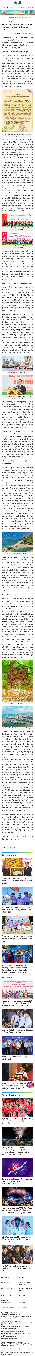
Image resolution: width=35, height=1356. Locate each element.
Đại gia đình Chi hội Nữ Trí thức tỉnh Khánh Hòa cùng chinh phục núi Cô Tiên (16, 909)
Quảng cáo (22, 1302)
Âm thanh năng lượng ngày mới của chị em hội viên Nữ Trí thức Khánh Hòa (17, 938)
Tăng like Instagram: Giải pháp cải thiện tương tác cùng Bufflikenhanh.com (17, 1181)
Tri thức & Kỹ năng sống (25, 1289)
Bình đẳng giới (6, 1295)
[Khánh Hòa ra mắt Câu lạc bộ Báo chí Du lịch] (17, 1045)
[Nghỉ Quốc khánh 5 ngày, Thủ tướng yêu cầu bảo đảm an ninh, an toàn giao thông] (17, 1107)
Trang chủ (5, 7)
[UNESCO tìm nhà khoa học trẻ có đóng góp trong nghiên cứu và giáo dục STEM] (17, 1225)
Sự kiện (13, 7)
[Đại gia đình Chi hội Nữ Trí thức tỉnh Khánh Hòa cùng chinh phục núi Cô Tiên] (17, 896)
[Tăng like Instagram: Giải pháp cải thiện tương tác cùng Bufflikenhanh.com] (17, 1167)
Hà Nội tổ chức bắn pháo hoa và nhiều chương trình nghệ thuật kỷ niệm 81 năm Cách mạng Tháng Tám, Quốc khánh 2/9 (17, 1151)
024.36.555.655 (6, 1302)
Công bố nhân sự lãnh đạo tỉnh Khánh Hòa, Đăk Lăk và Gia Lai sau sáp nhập (17, 880)
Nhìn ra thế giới (6, 1289)
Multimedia (22, 1295)
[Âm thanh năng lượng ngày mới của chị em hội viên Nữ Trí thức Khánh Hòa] (17, 925)
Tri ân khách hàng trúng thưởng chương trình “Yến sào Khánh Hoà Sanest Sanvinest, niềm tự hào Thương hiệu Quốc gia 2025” (16, 968)
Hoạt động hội (26, 17)
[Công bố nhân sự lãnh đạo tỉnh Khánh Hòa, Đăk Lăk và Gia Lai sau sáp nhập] (17, 867)
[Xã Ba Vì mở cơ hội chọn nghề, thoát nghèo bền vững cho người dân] (17, 1254)
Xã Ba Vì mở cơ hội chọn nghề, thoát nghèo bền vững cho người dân (16, 1268)
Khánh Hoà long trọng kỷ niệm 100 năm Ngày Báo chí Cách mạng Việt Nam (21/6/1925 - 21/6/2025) (17, 1003)
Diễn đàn (17, 17)
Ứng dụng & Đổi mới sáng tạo (25, 1283)
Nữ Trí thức (22, 7)
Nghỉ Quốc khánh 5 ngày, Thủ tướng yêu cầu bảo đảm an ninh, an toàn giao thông (17, 1120)
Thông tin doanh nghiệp (8, 1307)
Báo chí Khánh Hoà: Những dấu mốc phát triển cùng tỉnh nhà (17, 1031)
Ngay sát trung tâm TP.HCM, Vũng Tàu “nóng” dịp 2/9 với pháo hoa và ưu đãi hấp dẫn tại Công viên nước (17, 1210)
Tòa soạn (23, 1307)
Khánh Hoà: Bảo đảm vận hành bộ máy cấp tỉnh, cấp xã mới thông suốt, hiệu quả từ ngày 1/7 (16, 1085)
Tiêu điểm (11, 17)
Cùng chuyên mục (11, 1095)
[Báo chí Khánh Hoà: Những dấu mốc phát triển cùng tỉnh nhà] (17, 1018)
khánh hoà (11, 847)
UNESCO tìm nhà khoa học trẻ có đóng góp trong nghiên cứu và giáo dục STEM (17, 1239)
